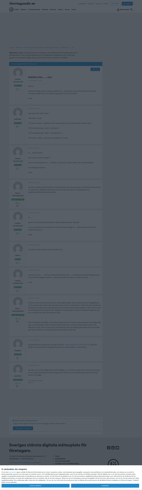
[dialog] (71, 477)
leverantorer (12, 472)
